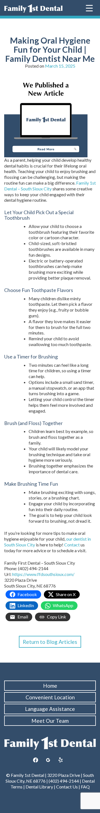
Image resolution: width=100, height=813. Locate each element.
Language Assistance (50, 709)
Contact (72, 544)
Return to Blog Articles (50, 642)
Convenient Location (50, 697)
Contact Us (67, 786)
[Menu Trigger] (89, 7)
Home (50, 685)
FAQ (85, 786)
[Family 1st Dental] (33, 8)
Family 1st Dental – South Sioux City (50, 185)
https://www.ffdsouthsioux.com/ (43, 574)
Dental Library (39, 786)
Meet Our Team (50, 721)
